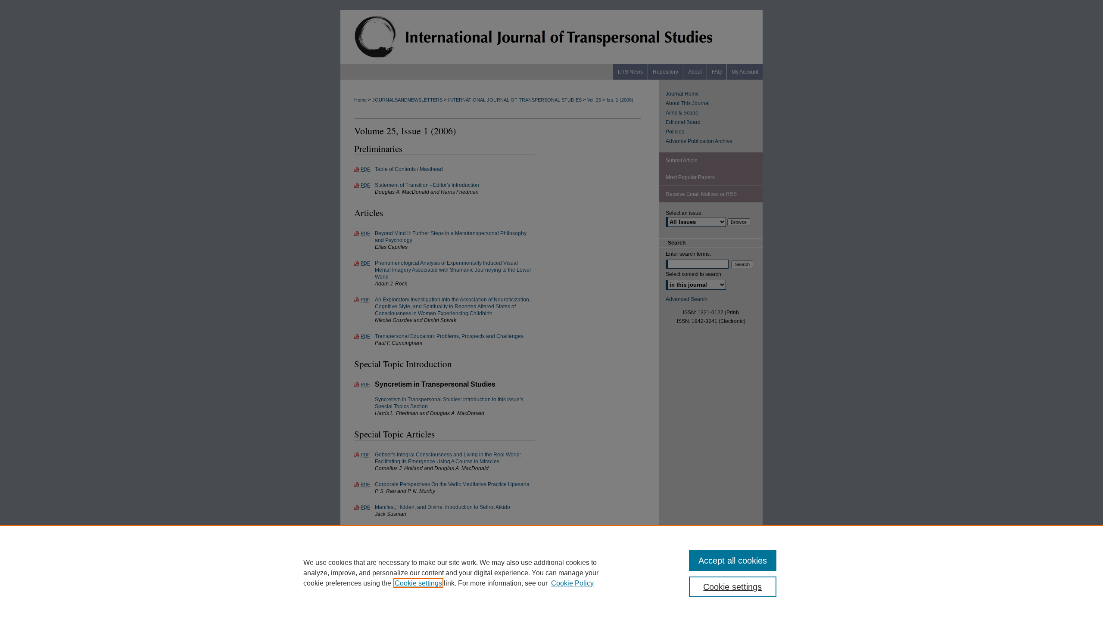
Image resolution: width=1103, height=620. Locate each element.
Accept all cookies (732, 560)
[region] (551, 572)
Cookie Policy (572, 583)
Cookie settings (418, 583)
